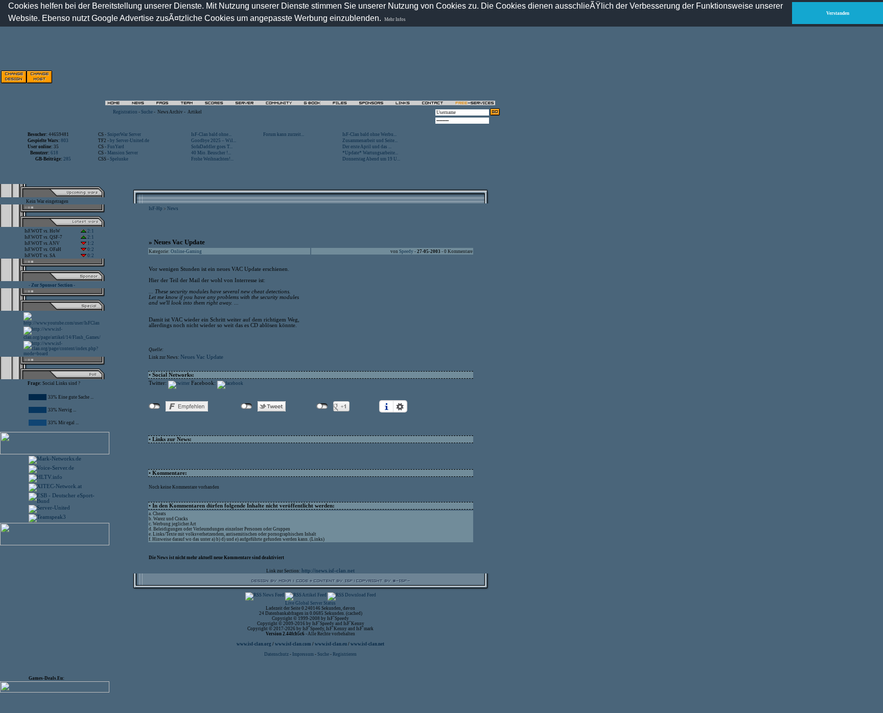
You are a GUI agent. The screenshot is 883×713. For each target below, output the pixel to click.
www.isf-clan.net (367, 644)
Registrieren (345, 654)
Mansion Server (122, 152)
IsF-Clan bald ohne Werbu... (369, 134)
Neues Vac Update (201, 357)
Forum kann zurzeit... (283, 134)
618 (54, 152)
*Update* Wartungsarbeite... (370, 152)
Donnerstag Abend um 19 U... (371, 159)
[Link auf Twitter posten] (179, 383)
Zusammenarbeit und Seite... (370, 140)
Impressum (303, 654)
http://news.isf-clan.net (328, 570)
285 (67, 159)
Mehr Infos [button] (395, 19)
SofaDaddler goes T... (212, 146)
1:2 (90, 243)
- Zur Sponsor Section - (52, 285)
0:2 (90, 249)
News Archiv (170, 111)
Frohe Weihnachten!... (212, 159)
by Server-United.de (129, 140)
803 (64, 140)
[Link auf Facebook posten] (230, 383)
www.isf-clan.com (293, 644)
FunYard (115, 146)
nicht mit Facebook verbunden (154, 406)
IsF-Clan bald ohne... (211, 134)
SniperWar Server (124, 134)
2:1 (90, 231)
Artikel (195, 111)
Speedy (406, 251)
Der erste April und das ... (366, 146)
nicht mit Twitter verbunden (246, 406)
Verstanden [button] (837, 13)
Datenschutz (277, 654)
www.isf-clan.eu (331, 644)
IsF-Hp (155, 208)
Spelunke (119, 159)
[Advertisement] (59, 608)
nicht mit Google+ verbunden (322, 406)
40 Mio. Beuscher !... (211, 152)
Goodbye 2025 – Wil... (213, 140)
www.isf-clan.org (254, 644)
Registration (125, 111)
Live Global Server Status (310, 603)
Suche (147, 111)
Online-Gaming (186, 251)
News (172, 208)
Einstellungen (400, 406)
